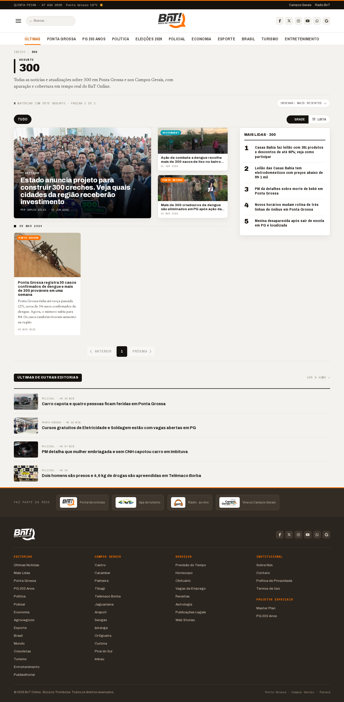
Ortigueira (103, 635)
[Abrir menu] (18, 21)
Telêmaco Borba (108, 596)
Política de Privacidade (274, 581)
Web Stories (185, 620)
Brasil (248, 39)
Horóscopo (184, 573)
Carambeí (102, 573)
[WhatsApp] (317, 21)
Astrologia (184, 604)
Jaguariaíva (104, 604)
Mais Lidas (22, 573)
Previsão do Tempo (191, 565)
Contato (263, 573)
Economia (201, 39)
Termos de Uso (268, 588)
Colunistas (22, 651)
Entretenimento (302, 39)
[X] (289, 21)
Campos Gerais (300, 5)
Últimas (32, 39)
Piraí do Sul (103, 651)
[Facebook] (280, 21)
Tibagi (100, 588)
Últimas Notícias (26, 565)
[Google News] (326, 21)
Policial (177, 39)
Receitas (183, 596)
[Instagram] (298, 21)
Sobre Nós (264, 565)
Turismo (269, 39)
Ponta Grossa (61, 39)
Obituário (183, 581)
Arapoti (101, 612)
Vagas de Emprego (191, 588)
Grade (299, 119)
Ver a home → (318, 377)
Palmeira (102, 581)
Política (120, 39)
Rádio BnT (322, 5)
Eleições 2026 (148, 39)
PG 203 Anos (94, 39)
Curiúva (101, 643)
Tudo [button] (22, 119)
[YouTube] (308, 21)
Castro (100, 565)
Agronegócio (24, 620)
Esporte (226, 39)
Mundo (19, 643)
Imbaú (99, 659)
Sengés (101, 620)
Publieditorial (24, 675)
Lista (322, 119)
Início (19, 52)
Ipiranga (101, 628)
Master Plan (266, 608)
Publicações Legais (191, 612)
